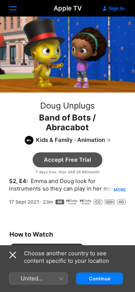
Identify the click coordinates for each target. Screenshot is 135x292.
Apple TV (68, 8)
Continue (100, 279)
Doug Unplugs (67, 105)
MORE (120, 189)
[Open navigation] (17, 8)
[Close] (12, 255)
